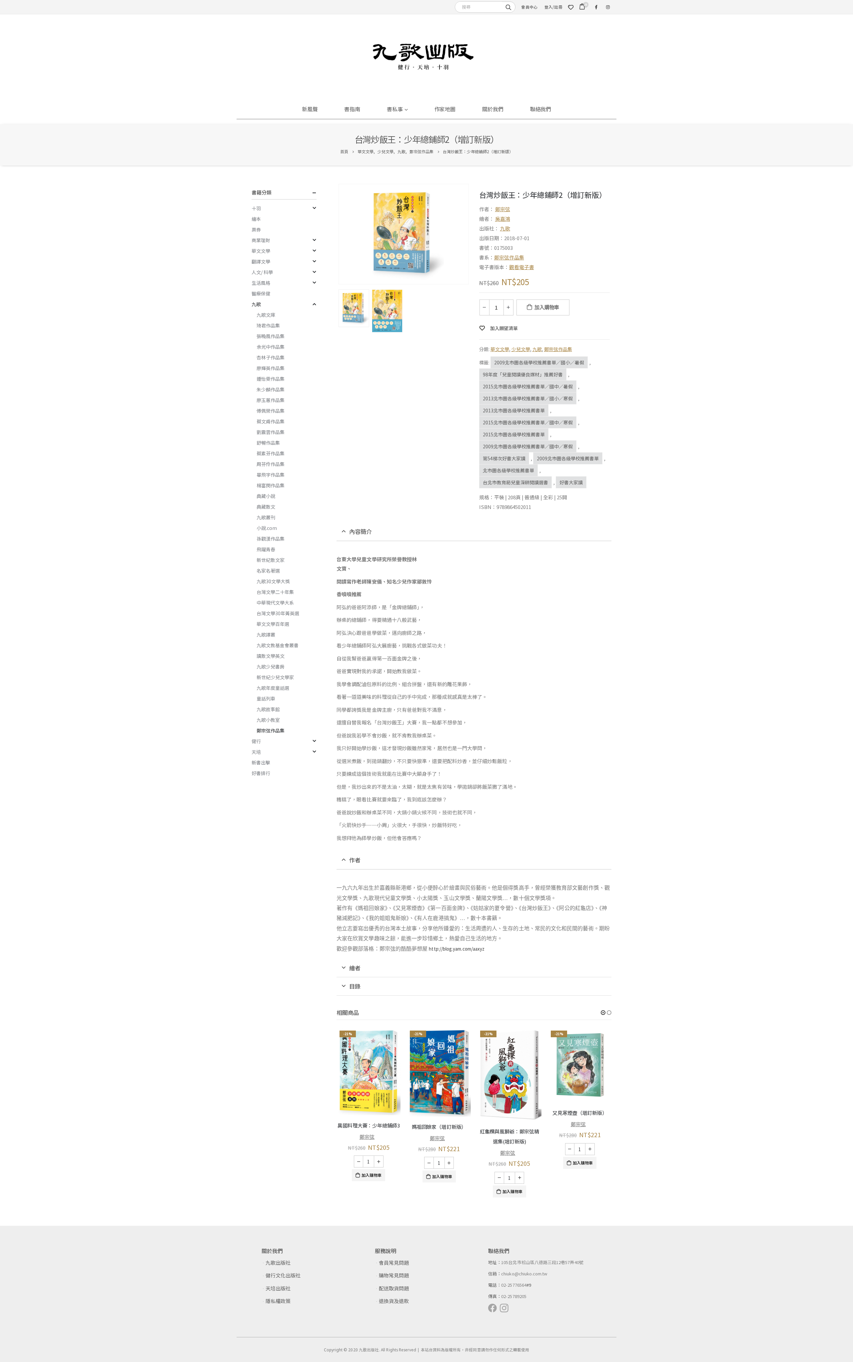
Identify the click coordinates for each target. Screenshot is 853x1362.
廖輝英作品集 (271, 368)
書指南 (352, 109)
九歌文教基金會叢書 (278, 645)
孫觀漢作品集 (271, 538)
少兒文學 (520, 349)
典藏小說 (266, 496)
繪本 (256, 219)
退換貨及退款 (394, 1300)
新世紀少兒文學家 (275, 677)
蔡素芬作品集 (271, 453)
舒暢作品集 (268, 442)
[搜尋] (508, 7)
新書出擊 (261, 762)
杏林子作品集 (271, 357)
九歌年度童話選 (273, 687)
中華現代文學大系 (275, 602)
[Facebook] (596, 7)
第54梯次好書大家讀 (504, 458)
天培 (256, 751)
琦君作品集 (268, 325)
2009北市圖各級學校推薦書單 (568, 458)
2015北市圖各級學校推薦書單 (514, 434)
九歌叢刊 (266, 517)
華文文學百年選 (273, 624)
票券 (256, 229)
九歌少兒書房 (271, 666)
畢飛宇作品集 (271, 474)
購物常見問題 (394, 1275)
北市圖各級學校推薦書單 (508, 470)
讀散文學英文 (271, 656)
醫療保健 (261, 293)
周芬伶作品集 (271, 464)
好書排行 (261, 773)
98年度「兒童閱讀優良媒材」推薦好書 (523, 374)
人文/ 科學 (262, 272)
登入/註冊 (553, 7)
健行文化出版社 (283, 1275)
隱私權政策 (278, 1300)
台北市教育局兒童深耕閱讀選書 (515, 482)
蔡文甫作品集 (271, 421)
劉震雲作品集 (271, 432)
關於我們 (492, 109)
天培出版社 (278, 1288)
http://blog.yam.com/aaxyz (456, 949)
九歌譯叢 (266, 634)
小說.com (267, 528)
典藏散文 (266, 506)
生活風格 (261, 282)
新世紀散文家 (271, 560)
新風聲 (310, 109)
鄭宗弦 (502, 209)
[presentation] (340, 234)
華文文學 (499, 349)
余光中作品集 (271, 346)
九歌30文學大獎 (273, 581)
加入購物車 (546, 307)
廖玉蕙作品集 (271, 400)
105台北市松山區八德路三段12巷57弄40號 (542, 1262)
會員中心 (529, 7)
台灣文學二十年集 (275, 592)
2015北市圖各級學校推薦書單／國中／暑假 (528, 386)
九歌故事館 (268, 709)
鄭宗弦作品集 (509, 257)
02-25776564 (513, 1285)
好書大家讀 (571, 482)
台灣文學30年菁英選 (278, 613)
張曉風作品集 (271, 336)
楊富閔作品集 (271, 485)
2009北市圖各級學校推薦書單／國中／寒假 (528, 446)
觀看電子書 (521, 266)
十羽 (256, 208)
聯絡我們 (540, 109)
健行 (256, 741)
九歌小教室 (268, 719)
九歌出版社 (278, 1262)
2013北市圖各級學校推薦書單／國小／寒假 (528, 398)
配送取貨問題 (394, 1288)
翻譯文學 (261, 261)
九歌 (505, 228)
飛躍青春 (266, 549)
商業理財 (261, 240)
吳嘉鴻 (502, 218)
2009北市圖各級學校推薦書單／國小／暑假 (539, 362)
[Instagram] (608, 7)
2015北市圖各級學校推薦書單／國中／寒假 (528, 422)
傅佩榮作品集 (271, 410)
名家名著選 (268, 570)
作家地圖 (445, 109)
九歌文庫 (266, 314)
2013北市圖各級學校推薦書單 (514, 410)
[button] (603, 1013)
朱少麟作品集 (271, 389)
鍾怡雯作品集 (271, 378)
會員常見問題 (394, 1262)
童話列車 (266, 698)
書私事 (395, 109)
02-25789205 (513, 1296)
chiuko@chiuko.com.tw (524, 1273)
